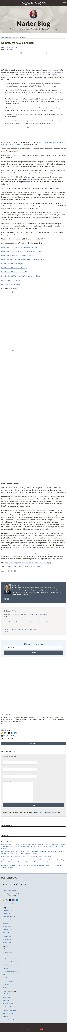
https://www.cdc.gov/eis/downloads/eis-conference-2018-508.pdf (26, 563)
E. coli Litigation (7, 997)
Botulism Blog (7, 913)
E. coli (4, 958)
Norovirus (5, 978)
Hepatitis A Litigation (9, 1010)
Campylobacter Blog (9, 917)
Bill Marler (5, 47)
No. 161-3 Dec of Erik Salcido (10, 284)
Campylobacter (7, 952)
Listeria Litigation (8, 1013)
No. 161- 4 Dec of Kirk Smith (10, 280)
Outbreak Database (8, 1016)
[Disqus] (33, 684)
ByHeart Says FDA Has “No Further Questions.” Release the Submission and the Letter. (26, 857)
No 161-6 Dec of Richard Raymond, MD (14, 272)
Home (2, 37)
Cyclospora (6, 955)
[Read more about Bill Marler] (5, 598)
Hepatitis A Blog (7, 929)
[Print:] (2, 571)
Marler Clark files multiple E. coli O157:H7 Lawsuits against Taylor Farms (25, 614)
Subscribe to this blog (9, 736)
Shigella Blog (7, 942)
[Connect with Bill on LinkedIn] (15, 733)
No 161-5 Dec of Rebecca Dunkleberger (14, 268)
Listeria (5, 975)
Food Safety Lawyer (34, 566)
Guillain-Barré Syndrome (10, 962)
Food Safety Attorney (10, 566)
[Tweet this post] (9, 571)
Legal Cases (8, 37)
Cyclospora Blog (7, 920)
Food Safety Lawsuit (22, 566)
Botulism (5, 949)
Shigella (5, 988)
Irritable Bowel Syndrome (10, 971)
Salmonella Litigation (9, 1020)
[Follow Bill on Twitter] (9, 733)
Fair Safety (6, 1000)
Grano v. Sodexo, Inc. (15, 239)
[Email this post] (6, 571)
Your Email (6, 767)
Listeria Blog (6, 933)
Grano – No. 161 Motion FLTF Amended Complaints (18, 255)
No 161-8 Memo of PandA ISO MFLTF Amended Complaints (20, 276)
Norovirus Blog (7, 936)
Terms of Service (51, 812)
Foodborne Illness (8, 1007)
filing (27, 182)
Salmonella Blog (8, 939)
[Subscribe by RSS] (2, 733)
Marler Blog (33, 23)
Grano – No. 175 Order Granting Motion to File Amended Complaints (23, 260)
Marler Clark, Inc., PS (10, 890)
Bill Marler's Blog (8, 910)
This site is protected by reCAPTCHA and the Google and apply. (31, 812)
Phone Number (7, 774)
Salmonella (6, 984)
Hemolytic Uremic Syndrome (11, 965)
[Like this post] (12, 571)
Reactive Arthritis (8, 981)
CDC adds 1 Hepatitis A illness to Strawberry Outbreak (20, 629)
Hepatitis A (6, 968)
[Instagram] (5, 733)
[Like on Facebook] (12, 733)
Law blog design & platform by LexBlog (32, 1029)
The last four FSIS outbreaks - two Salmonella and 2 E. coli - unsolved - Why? (26, 622)
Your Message (7, 781)
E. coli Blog (6, 923)
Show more (58, 599)
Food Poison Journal (9, 926)
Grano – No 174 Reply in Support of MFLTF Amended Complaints (22, 251)
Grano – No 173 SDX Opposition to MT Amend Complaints (20, 247)
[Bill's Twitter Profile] (8, 598)
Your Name (6, 760)
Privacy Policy (39, 812)
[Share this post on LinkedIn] (15, 571)
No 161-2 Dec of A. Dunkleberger (12, 264)
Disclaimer (14, 904)
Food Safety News (8, 1003)
